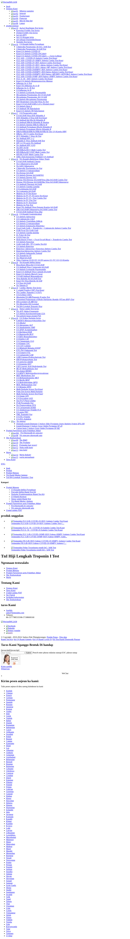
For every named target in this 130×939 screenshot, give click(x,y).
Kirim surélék (6, 666)
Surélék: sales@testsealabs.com (15, 611)
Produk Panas (52, 637)
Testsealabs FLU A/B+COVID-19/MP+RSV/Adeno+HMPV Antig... (39, 537)
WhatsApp (5, 669)
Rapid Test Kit (7, 639)
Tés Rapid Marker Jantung (16, 475)
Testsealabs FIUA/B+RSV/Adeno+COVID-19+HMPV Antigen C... (38, 543)
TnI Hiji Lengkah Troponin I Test (19, 477)
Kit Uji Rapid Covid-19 (42, 639)
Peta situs (63, 637)
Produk (9, 470)
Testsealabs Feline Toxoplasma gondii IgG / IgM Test (32, 550)
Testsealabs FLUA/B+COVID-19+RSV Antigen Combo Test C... (37, 523)
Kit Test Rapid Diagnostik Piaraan (66, 639)
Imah (8, 468)
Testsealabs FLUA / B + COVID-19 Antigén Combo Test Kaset (37, 530)
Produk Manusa (12, 473)
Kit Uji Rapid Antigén (22, 639)
